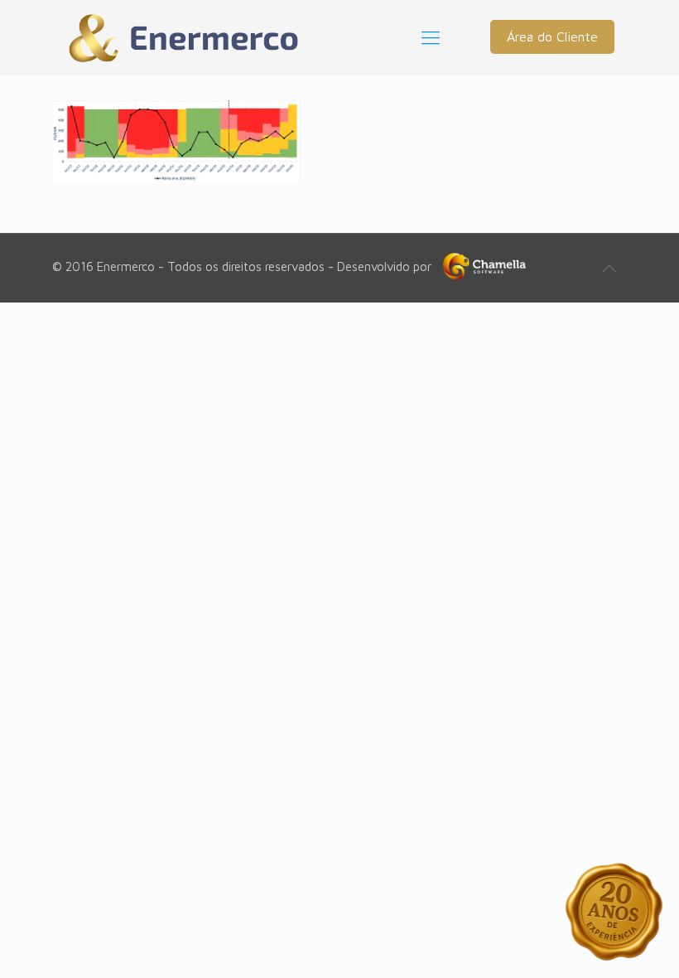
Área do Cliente (552, 36)
